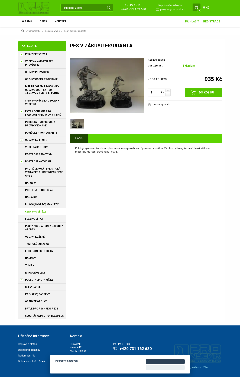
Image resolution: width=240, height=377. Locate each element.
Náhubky (31, 182)
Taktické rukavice (37, 244)
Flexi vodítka (34, 218)
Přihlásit (192, 21)
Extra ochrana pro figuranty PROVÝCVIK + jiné (43, 113)
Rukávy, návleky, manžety (42, 204)
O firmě (27, 21)
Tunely (29, 265)
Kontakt (60, 21)
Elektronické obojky (39, 251)
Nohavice (31, 197)
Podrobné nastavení (66, 360)
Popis (79, 138)
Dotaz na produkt (161, 104)
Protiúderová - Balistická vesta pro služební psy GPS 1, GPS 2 (44, 172)
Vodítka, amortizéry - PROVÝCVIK (39, 63)
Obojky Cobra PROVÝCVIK (41, 79)
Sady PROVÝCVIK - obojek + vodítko (42, 102)
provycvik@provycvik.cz (172, 9)
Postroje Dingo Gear (39, 190)
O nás (43, 21)
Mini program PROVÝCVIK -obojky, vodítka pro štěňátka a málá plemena (42, 90)
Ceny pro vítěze (52, 31)
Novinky (30, 258)
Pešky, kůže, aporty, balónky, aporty (44, 228)
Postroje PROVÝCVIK (38, 154)
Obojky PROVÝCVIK (37, 72)
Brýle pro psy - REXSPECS (41, 308)
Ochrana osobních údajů (31, 361)
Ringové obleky (35, 272)
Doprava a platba (27, 344)
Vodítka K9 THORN (36, 147)
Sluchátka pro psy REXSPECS (44, 315)
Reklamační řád (26, 355)
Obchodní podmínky (29, 349)
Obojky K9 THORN (36, 140)
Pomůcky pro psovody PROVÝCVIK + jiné (40, 124)
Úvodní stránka (33, 31)
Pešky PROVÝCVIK (36, 54)
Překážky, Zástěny (37, 294)
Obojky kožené (35, 236)
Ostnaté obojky (36, 301)
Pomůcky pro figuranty (41, 132)
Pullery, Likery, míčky (39, 279)
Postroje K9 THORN (38, 161)
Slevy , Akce (33, 287)
